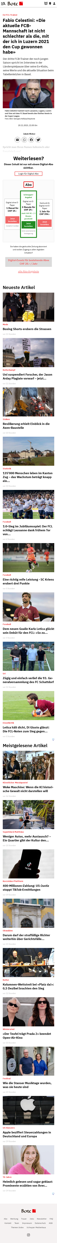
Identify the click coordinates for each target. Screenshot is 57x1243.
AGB (51, 1223)
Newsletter (42, 1219)
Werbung (14, 1219)
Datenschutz (40, 1223)
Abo (5, 1219)
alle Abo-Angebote (28, 271)
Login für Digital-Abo (28, 173)
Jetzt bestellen (12, 220)
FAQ (51, 1219)
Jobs (32, 1219)
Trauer (24, 1219)
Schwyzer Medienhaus (36, 1227)
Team (17, 1223)
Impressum (27, 1223)
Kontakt (8, 1223)
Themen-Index (17, 1227)
